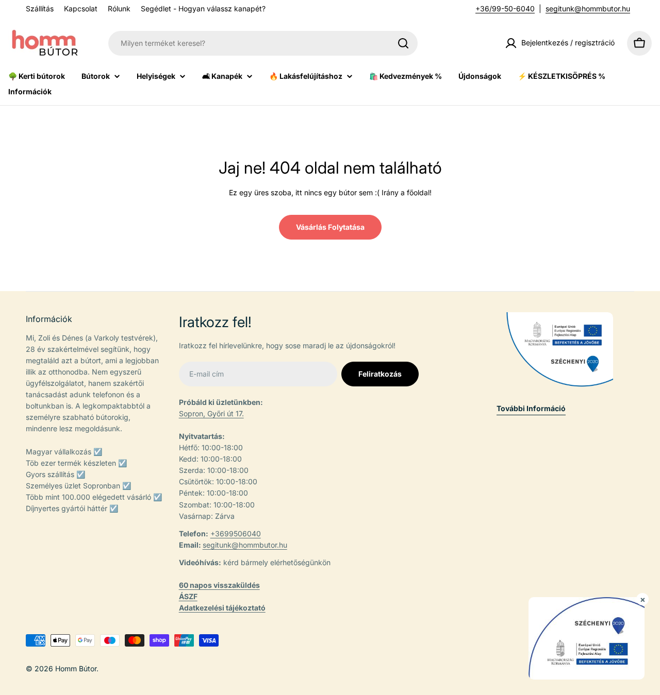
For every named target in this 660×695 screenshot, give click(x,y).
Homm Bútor (75, 668)
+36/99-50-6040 (505, 8)
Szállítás (40, 8)
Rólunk (119, 8)
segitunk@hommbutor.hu (588, 8)
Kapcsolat (80, 8)
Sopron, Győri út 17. (211, 413)
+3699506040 (235, 533)
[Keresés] (403, 43)
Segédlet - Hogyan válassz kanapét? (203, 8)
